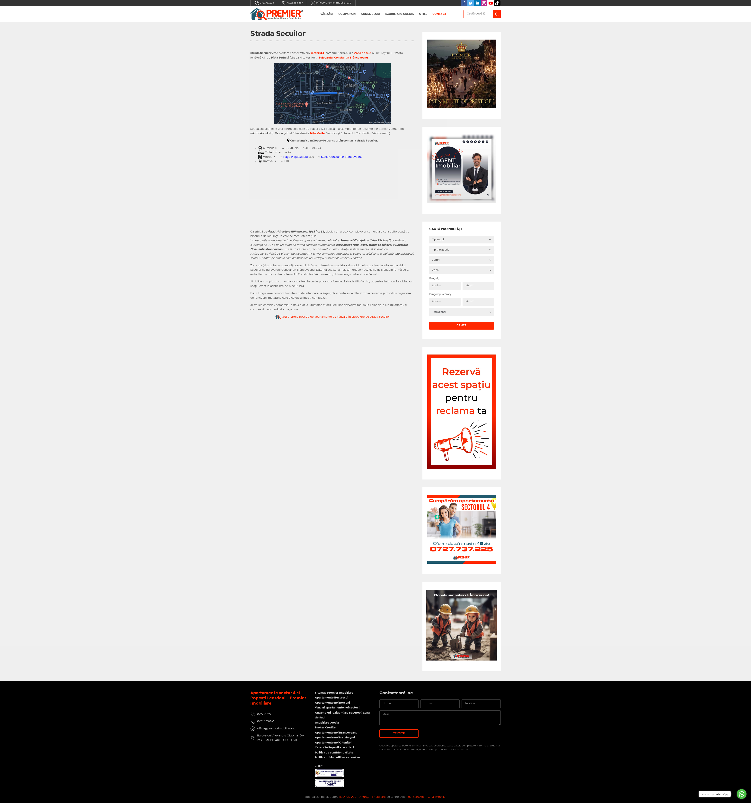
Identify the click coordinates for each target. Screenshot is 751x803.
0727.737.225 (266, 3)
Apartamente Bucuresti (331, 698)
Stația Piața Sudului (296, 157)
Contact (439, 14)
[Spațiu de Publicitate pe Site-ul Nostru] (461, 356)
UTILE (423, 14)
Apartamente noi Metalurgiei (335, 737)
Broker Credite (325, 727)
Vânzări (326, 14)
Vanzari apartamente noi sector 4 (337, 708)
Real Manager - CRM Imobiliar (426, 797)
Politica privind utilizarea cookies (337, 757)
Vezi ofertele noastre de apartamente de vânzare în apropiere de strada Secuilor (335, 317)
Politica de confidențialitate (334, 753)
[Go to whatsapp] (742, 794)
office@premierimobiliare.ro (333, 3)
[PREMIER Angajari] (461, 136)
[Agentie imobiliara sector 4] (461, 625)
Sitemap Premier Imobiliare (334, 693)
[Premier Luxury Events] (461, 42)
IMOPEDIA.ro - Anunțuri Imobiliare (362, 797)
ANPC (319, 766)
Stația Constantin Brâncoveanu (342, 157)
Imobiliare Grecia (399, 14)
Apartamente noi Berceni (332, 703)
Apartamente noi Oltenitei (333, 743)
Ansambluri (370, 14)
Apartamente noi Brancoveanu (336, 733)
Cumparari (347, 14)
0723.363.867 (295, 3)
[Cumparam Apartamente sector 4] (461, 497)
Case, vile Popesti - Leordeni (334, 747)
